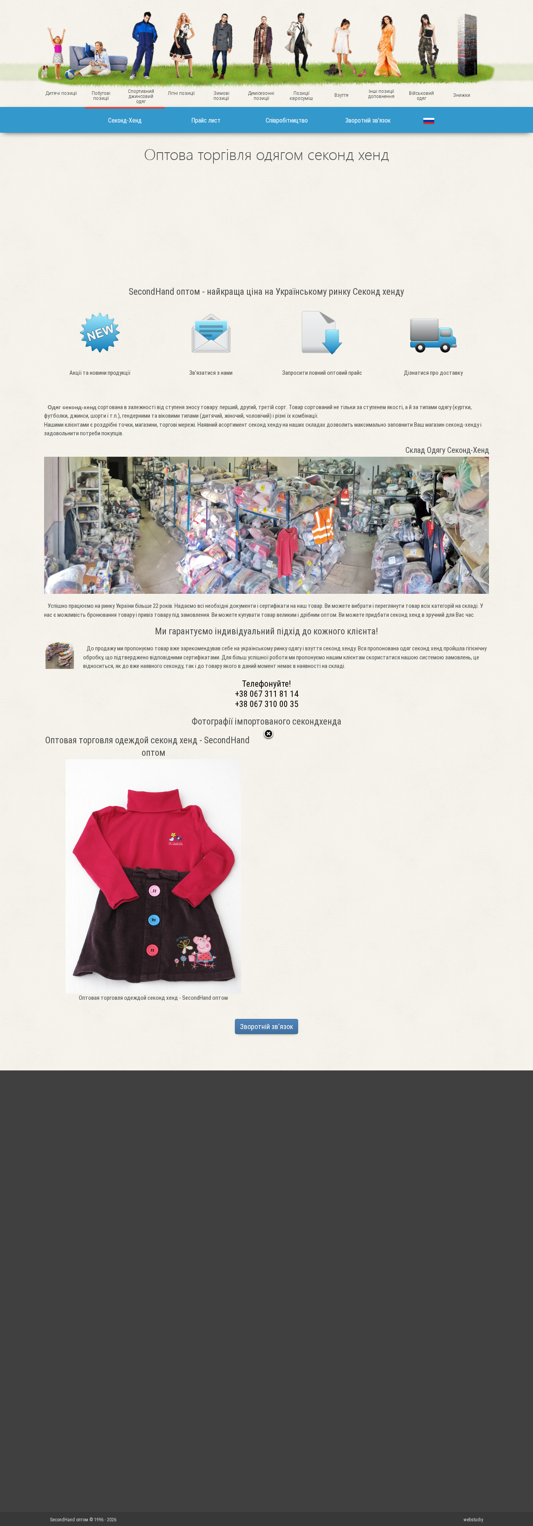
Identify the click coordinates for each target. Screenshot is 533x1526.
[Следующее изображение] (228, 868)
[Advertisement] (266, 223)
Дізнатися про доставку (433, 372)
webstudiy (473, 1519)
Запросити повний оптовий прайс (322, 372)
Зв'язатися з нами (211, 372)
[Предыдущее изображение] (78, 868)
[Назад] (268, 734)
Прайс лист (205, 120)
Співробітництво (287, 120)
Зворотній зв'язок (368, 120)
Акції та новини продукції (99, 372)
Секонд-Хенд (125, 120)
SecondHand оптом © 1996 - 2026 (83, 1519)
